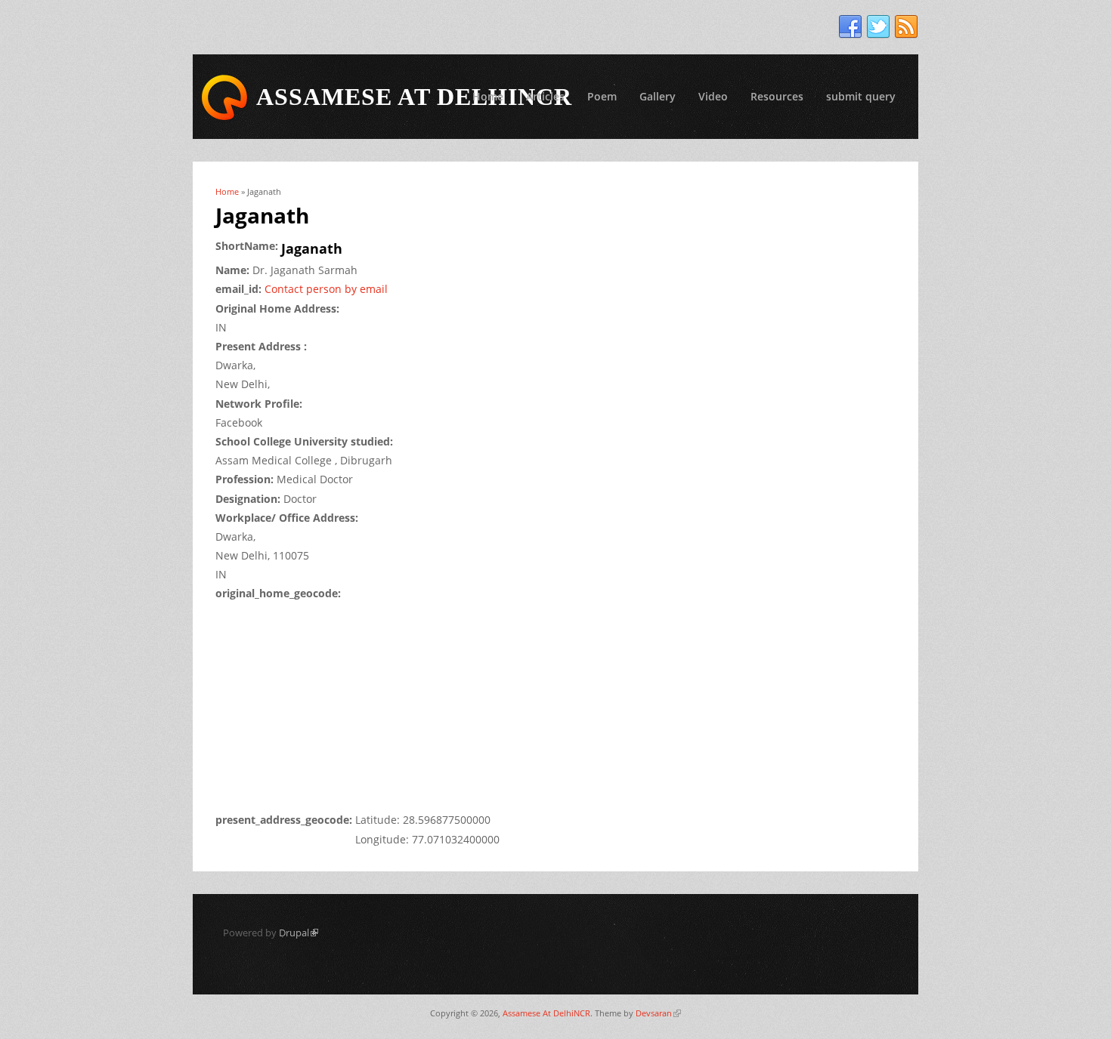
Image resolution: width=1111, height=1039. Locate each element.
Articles (545, 96)
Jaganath (311, 248)
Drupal (298, 932)
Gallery (657, 96)
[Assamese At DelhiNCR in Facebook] (850, 27)
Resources (776, 96)
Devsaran (658, 1013)
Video (713, 96)
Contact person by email (326, 289)
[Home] (224, 97)
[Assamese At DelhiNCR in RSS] (906, 27)
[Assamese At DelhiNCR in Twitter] (878, 27)
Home (487, 96)
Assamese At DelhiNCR (546, 1013)
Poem (602, 96)
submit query (861, 96)
